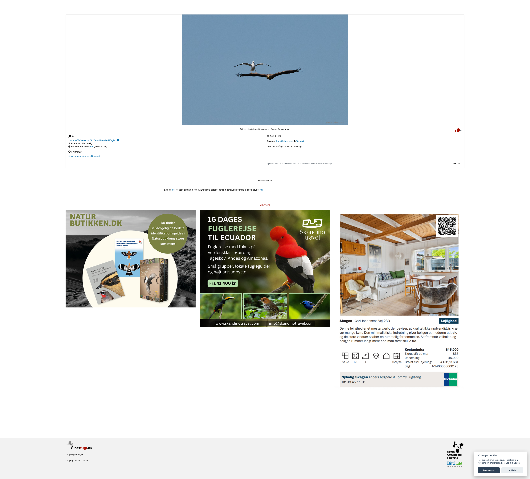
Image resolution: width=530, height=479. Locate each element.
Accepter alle (489, 470)
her (91, 146)
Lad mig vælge (513, 463)
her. (261, 190)
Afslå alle (512, 470)
